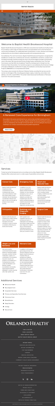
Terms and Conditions (27, 390)
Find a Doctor (27, 329)
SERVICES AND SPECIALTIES (27, 345)
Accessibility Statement (27, 392)
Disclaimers (27, 395)
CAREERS (27, 352)
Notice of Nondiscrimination (27, 385)
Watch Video (9, 129)
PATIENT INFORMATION (27, 347)
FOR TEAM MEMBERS (27, 350)
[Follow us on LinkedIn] (32, 379)
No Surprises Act (27, 397)
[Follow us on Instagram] (27, 379)
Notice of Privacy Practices (27, 400)
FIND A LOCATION (28, 332)
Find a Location (27, 149)
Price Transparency (27, 373)
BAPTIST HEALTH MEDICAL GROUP (27, 337)
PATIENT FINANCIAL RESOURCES (27, 365)
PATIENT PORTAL (27, 342)
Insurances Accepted (27, 370)
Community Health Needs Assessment (27, 360)
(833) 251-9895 (40, 28)
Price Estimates (27, 368)
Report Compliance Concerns (27, 357)
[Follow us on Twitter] (23, 379)
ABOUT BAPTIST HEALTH (27, 334)
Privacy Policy (27, 387)
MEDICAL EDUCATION (27, 355)
